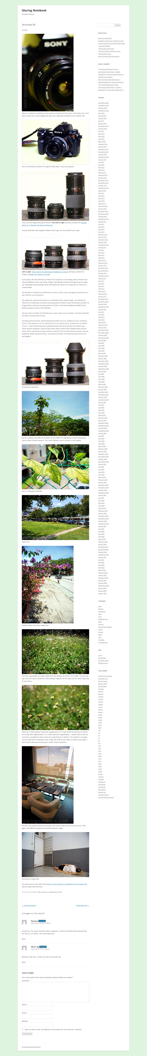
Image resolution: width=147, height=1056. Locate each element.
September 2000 (103, 586)
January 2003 (102, 544)
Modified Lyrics (103, 619)
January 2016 (102, 147)
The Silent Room (103, 795)
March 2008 (102, 384)
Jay (99, 733)
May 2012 (101, 255)
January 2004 (102, 513)
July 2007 (101, 405)
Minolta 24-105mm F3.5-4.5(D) (39, 274)
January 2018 (102, 118)
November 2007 (103, 395)
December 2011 (103, 268)
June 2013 (101, 227)
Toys (99, 637)
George (100, 774)
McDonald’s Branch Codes (109, 69)
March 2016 (102, 142)
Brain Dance (102, 790)
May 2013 (101, 229)
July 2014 (101, 193)
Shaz (99, 761)
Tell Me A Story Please (105, 676)
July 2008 (101, 374)
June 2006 (101, 438)
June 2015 (101, 165)
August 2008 (102, 371)
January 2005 (102, 482)
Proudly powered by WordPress (31, 1047)
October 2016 (102, 129)
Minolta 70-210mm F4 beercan (42, 225)
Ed (99, 741)
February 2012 (102, 263)
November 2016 (103, 126)
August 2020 (102, 116)
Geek (39, 892)
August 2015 (102, 160)
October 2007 (102, 397)
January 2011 (102, 296)
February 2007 (102, 418)
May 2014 (101, 198)
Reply (23, 939)
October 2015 (102, 154)
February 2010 (102, 325)
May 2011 (101, 286)
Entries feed (102, 658)
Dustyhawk (101, 784)
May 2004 (101, 503)
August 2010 (102, 309)
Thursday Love (103, 679)
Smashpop (101, 782)
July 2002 (101, 560)
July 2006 (101, 436)
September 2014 (103, 188)
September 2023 (103, 111)
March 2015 (102, 173)
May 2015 (101, 167)
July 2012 (101, 250)
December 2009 (103, 330)
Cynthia (100, 699)
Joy (99, 735)
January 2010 (102, 327)
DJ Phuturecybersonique (106, 797)
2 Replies (24, 30)
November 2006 (103, 426)
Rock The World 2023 (105, 38)
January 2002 (102, 575)
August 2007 (102, 402)
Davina (100, 712)
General (100, 609)
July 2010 (101, 312)
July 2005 (101, 467)
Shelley (100, 704)
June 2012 (101, 253)
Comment (26, 981)
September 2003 (103, 524)
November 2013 (103, 214)
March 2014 (102, 204)
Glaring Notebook (34, 10)
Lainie (100, 722)
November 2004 (103, 488)
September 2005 (103, 462)
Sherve (100, 710)
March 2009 (102, 353)
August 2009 (102, 340)
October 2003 (102, 521)
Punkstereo (102, 787)
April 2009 (101, 351)
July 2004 (101, 498)
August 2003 (102, 526)
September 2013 (103, 219)
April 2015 (101, 170)
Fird (99, 746)
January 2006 (102, 451)
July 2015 (101, 162)
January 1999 (102, 593)
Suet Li (100, 707)
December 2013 (103, 211)
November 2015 (103, 152)
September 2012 (103, 245)
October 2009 (102, 335)
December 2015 (103, 149)
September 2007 (103, 400)
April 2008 (101, 382)
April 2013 (101, 232)
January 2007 (102, 420)
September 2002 (103, 555)
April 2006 (101, 444)
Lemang (100, 777)
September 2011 (103, 276)
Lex (99, 730)
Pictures (44, 892)
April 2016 (101, 139)
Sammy (100, 702)
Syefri (100, 769)
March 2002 (102, 570)
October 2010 (102, 304)
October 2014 (102, 185)
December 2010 (103, 299)
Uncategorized (103, 642)
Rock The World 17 (118, 82)
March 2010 (102, 322)
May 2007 (101, 410)
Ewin (99, 753)
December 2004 (103, 485)
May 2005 (101, 472)
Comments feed (103, 661)
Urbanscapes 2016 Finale (106, 49)
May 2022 (101, 113)
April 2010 (101, 320)
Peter (100, 766)
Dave (99, 764)
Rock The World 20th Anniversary (108, 56)
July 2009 (101, 343)
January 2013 (102, 237)
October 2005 (102, 459)
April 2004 (101, 506)
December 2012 (103, 240)
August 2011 (102, 278)
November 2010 (103, 302)
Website (25, 1021)
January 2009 (102, 358)
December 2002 (103, 547)
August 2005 (102, 464)
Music (100, 622)
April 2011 (101, 289)
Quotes (100, 632)
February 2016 (102, 144)
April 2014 (101, 201)
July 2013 (101, 224)
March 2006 (102, 446)
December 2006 (103, 423)
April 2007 (101, 413)
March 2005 (102, 477)
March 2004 (102, 508)
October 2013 (102, 216)
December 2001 (103, 578)
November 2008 (103, 364)
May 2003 (101, 534)
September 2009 (103, 338)
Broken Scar (102, 792)
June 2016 (101, 134)
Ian (99, 743)
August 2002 (102, 557)
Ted (99, 748)
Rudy (100, 756)
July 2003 (101, 529)
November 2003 (103, 519)
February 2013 (102, 234)
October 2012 (102, 242)
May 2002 (101, 565)
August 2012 (102, 247)
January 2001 (102, 580)
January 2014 (102, 209)
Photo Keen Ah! (82, 905)
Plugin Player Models (105, 627)
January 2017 (102, 123)
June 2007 (101, 407)
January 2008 (102, 389)
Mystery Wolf (102, 684)
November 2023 (103, 105)
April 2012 (101, 258)
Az (99, 738)
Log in (100, 655)
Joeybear (101, 689)
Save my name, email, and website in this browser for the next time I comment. (53, 1029)
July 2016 (101, 131)
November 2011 (103, 271)
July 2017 (101, 121)
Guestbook (101, 611)
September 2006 (103, 431)
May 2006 (101, 441)
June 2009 (101, 346)
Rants (100, 635)
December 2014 (103, 180)
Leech (100, 720)
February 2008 (102, 387)
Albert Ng (35, 947)
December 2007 (103, 392)
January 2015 (102, 178)
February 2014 (102, 206)
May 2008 (101, 379)
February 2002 (102, 573)
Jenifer (100, 715)
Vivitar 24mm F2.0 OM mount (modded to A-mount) (50, 272)
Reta (99, 728)
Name (24, 1004)
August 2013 (102, 222)
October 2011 (102, 273)
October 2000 (102, 583)
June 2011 (101, 284)
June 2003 (101, 531)
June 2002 (101, 562)
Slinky (100, 772)
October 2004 (102, 490)
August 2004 (102, 495)
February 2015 (102, 175)
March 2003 (102, 539)
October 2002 (102, 552)
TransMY (101, 779)
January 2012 (102, 265)
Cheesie (100, 697)
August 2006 (102, 433)
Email (24, 1013)
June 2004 (101, 500)
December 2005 (103, 454)
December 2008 (103, 361)
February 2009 (102, 356)
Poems (100, 630)
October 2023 (102, 108)
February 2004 (102, 511)
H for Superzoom (29, 905)
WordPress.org (103, 663)
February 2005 (102, 480)
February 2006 (102, 449)
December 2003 (103, 516)
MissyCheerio (102, 686)
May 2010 (101, 317)
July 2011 (101, 281)
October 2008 (102, 366)
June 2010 (101, 315)
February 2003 (102, 542)
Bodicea (100, 694)
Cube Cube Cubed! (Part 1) (115, 90)
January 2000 (102, 591)
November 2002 (103, 549)
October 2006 (102, 428)
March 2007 (102, 415)
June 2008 (101, 376)
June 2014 (101, 196)
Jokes (100, 614)
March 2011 (102, 291)
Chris (99, 759)
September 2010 (103, 307)
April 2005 (101, 475)
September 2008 (103, 369)
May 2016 (101, 136)
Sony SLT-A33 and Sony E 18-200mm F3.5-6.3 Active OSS (67, 884)
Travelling (101, 640)
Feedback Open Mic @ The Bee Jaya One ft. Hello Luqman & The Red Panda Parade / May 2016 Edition (111, 43)
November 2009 (103, 333)
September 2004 (103, 493)
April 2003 (101, 537)
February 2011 (102, 294)
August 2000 (102, 588)
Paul (99, 751)
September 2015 (103, 157)
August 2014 (102, 191)
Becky (100, 717)
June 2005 (101, 469)
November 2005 (103, 457)
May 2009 (101, 348)
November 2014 (103, 183)
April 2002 (101, 568)
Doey (100, 725)
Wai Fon (100, 691)
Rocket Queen (102, 681)
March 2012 (102, 260)
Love (99, 617)
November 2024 (103, 103)
